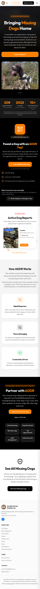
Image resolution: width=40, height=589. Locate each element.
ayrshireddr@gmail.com (8, 569)
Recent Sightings (6, 531)
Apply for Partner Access (20, 412)
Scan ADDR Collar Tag (21, 164)
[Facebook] (2, 519)
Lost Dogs (4, 528)
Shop (3, 544)
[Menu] (37, 3)
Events (3, 536)
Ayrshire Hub (10, 583)
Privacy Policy (5, 558)
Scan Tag (17, 3)
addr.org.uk (4, 571)
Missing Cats (5, 539)
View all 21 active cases (19, 253)
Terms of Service (6, 560)
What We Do (5, 546)
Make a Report (20, 54)
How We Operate (6, 549)
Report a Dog (28, 3)
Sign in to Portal (20, 417)
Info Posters (5, 533)
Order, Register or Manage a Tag (21, 198)
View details (24, 245)
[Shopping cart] (6, 3)
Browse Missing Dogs (19, 489)
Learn (3, 541)
